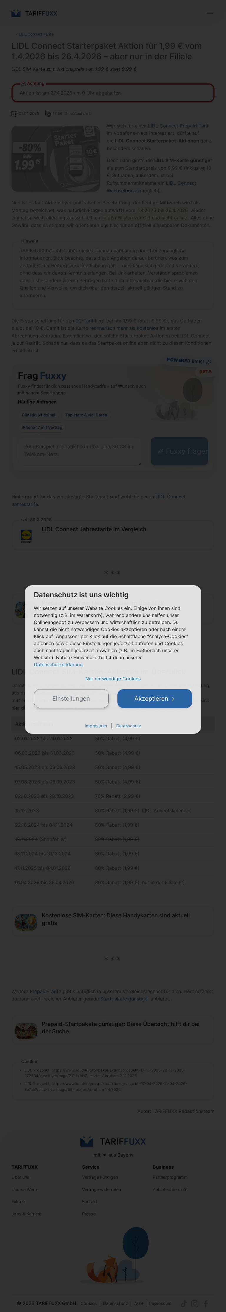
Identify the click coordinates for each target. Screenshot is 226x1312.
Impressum (96, 725)
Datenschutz (128, 725)
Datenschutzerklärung (58, 664)
